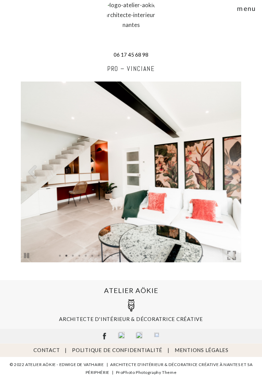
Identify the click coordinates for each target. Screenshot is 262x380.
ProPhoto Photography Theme (146, 372)
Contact (46, 350)
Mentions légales (202, 350)
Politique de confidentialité (117, 350)
